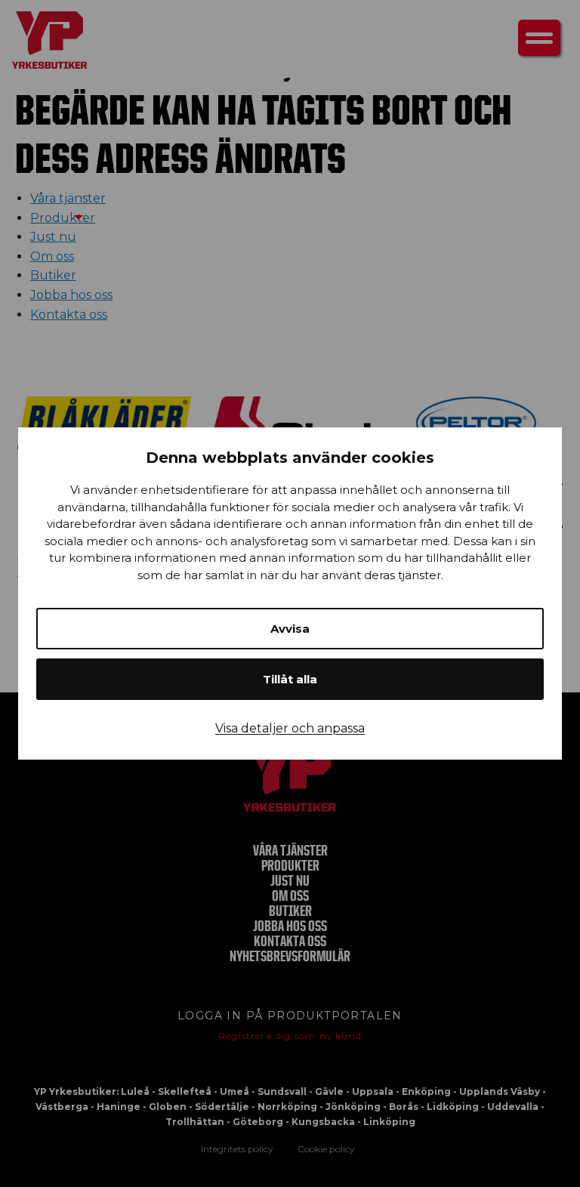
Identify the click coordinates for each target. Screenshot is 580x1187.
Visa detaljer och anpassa (290, 728)
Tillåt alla (290, 679)
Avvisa (290, 628)
